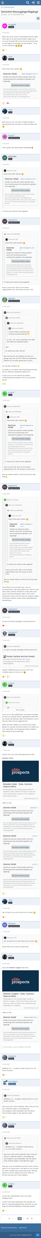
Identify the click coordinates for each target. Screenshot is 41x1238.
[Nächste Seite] (32, 1218)
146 (19, 1218)
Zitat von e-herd (12, 500)
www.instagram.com (29, 74)
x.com (34, 836)
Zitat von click (11, 171)
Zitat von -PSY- (12, 938)
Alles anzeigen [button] (20, 710)
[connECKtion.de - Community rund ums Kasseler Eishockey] (3, 3)
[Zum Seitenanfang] (37, 1235)
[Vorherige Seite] (9, 1218)
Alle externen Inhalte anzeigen (20, 85)
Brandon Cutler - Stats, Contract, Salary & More (18, 785)
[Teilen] (38, 18)
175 (27, 1218)
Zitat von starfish (14, 318)
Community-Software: (20, 1235)
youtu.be (33, 808)
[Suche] (28, 3)
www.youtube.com (30, 1017)
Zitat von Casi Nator (14, 1138)
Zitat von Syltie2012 (13, 312)
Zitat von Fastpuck (13, 1095)
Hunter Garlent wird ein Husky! (20, 656)
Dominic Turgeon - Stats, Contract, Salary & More (18, 995)
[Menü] (38, 3)
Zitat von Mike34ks (13, 234)
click (21, 1047)
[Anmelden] (33, 2)
